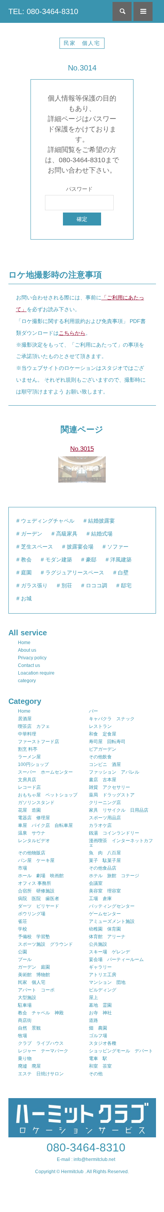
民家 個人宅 (82, 43)
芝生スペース (37, 547)
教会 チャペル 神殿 (41, 1012)
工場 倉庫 (100, 898)
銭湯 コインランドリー (114, 833)
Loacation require (36, 673)
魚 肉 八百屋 (105, 852)
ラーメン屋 (29, 756)
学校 (22, 929)
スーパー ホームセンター (45, 772)
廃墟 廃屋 (29, 1066)
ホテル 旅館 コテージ (114, 875)
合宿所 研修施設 (36, 891)
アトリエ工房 (102, 974)
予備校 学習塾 (34, 936)
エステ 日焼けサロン (41, 1073)
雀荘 (22, 921)
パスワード (79, 189)
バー (93, 711)
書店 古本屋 (102, 779)
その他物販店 (31, 852)
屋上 (93, 997)
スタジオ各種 (102, 1043)
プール (25, 959)
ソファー (118, 547)
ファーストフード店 (38, 741)
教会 (26, 559)
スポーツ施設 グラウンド (45, 944)
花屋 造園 (29, 810)
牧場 (22, 1035)
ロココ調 (96, 585)
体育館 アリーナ (107, 936)
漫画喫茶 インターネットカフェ (121, 843)
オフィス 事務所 (34, 883)
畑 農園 (98, 1028)
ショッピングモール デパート (121, 1051)
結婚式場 (102, 534)
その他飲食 (100, 756)
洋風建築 (121, 559)
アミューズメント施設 (112, 921)
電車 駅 (98, 1058)
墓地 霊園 (100, 1005)
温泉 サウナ (31, 833)
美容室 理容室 (105, 891)
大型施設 (27, 997)
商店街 (25, 1020)
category (27, 680)
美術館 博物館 (34, 974)
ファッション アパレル (114, 772)
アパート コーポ (36, 990)
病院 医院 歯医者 (38, 898)
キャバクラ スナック (112, 718)
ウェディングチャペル (47, 521)
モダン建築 (58, 559)
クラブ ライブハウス (41, 1043)
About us (27, 650)
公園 (22, 952)
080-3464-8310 (86, 1147)
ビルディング (102, 990)
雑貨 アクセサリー (109, 787)
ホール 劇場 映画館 (41, 875)
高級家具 (66, 534)
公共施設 (98, 944)
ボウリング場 (31, 913)
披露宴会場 (80, 547)
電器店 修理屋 (34, 817)
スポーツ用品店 (105, 817)
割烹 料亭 (27, 749)
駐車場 (25, 1005)
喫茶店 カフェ (34, 726)
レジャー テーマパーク (43, 1051)
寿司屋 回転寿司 (107, 741)
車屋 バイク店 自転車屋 (45, 825)
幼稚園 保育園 (105, 929)
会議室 (96, 883)
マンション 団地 (107, 982)
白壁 (123, 572)
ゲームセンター (105, 913)
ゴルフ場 (98, 1035)
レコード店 (29, 787)
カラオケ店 (100, 825)
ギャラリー (100, 967)
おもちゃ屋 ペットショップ (47, 795)
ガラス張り (34, 585)
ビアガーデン (102, 749)
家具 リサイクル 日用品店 (118, 810)
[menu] (143, 11)
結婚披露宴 (101, 521)
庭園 (26, 572)
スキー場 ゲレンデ (109, 952)
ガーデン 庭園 (34, 967)
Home (24, 642)
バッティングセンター (112, 906)
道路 (93, 1020)
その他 (96, 1073)
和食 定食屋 (102, 734)
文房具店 (27, 779)
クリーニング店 (105, 802)
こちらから (72, 333)
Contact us (29, 665)
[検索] (122, 11)
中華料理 (27, 734)
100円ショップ (33, 764)
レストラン (100, 726)
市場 (22, 868)
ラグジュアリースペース (74, 572)
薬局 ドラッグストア (112, 795)
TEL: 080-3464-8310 (43, 11)
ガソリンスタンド (36, 802)
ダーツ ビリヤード (38, 906)
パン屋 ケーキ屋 (36, 860)
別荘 (66, 585)
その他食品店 (102, 868)
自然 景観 (29, 1028)
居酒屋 (25, 718)
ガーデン (31, 534)
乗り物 (25, 1058)
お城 (26, 598)
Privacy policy (32, 657)
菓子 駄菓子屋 (105, 860)
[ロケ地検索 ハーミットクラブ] (82, 1134)
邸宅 (126, 585)
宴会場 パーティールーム (116, 959)
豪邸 (91, 559)
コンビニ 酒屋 (105, 764)
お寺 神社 (100, 1012)
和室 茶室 (100, 1066)
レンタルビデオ (34, 840)
